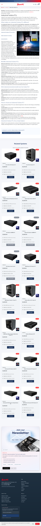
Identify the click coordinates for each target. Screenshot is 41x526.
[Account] (35, 4)
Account (22, 501)
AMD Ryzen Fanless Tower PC (10, 300)
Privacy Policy (23, 481)
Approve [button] (37, 523)
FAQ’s (22, 487)
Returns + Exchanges (25, 483)
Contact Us (23, 500)
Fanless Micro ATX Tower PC (30, 300)
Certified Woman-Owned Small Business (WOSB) (8, 486)
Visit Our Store (24, 498)
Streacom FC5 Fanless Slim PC (10, 368)
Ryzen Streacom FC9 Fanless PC (30, 368)
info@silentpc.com (7, 483)
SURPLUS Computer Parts (6, 501)
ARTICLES (7, 7)
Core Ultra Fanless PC (30, 164)
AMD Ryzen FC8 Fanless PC (30, 266)
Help (22, 115)
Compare (22, 488)
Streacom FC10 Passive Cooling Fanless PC (10, 403)
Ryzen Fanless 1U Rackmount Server (11, 198)
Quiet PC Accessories (5, 500)
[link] (11, 163)
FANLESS (4, 163)
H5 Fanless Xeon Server (10, 266)
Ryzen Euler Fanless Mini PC (30, 198)
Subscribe (4, 515)
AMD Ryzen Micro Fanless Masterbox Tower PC (10, 335)
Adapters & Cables (5, 495)
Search (22, 490)
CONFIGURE (11, 210)
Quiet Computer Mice (5, 498)
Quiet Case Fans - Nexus (6, 497)
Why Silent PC (23, 495)
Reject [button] (33, 523)
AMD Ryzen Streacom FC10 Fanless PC (30, 402)
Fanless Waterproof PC (30, 334)
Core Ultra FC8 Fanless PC (11, 164)
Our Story (23, 497)
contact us (31, 11)
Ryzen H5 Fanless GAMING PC (30, 232)
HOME (3, 7)
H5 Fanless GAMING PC (10, 232)
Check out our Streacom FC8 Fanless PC (12, 132)
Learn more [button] (4, 524)
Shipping (22, 484)
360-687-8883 (7, 484)
